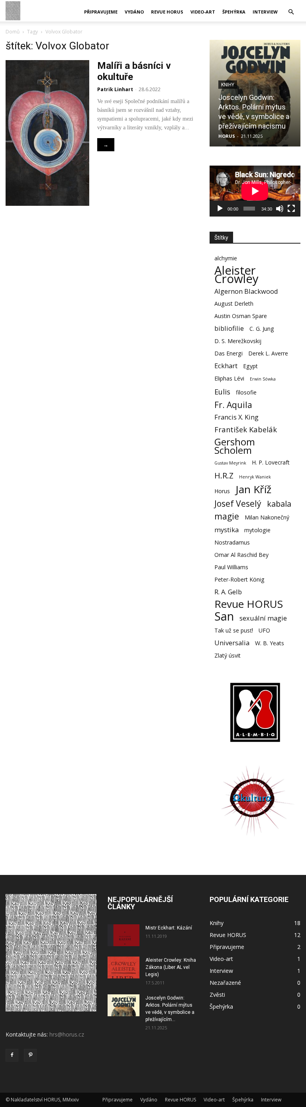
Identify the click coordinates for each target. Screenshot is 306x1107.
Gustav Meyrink (230, 463)
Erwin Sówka (263, 379)
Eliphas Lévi (229, 378)
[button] (290, 12)
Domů (13, 31)
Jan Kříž (253, 489)
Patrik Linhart (115, 89)
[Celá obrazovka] (291, 209)
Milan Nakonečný (267, 517)
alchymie (225, 258)
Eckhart (225, 365)
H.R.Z (223, 475)
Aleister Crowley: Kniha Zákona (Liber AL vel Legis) (170, 967)
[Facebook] (12, 1055)
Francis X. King (236, 417)
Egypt (250, 366)
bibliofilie (229, 328)
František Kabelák (245, 429)
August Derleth (233, 303)
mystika (226, 529)
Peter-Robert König (239, 579)
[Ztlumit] (280, 209)
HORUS (226, 136)
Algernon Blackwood (246, 291)
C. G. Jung (261, 328)
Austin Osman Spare (240, 316)
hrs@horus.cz (66, 1034)
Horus (222, 491)
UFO (264, 630)
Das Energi (228, 353)
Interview (265, 12)
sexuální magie (263, 618)
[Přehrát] (220, 209)
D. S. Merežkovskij (237, 341)
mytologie (257, 530)
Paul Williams (231, 567)
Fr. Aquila (233, 404)
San (224, 616)
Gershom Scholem (234, 445)
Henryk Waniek (255, 477)
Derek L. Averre (268, 353)
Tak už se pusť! (233, 630)
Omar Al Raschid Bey (241, 554)
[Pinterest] (30, 1055)
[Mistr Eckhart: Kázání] (123, 935)
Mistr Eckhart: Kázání (168, 928)
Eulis (222, 391)
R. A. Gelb (228, 592)
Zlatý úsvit (227, 655)
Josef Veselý (237, 503)
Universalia (231, 642)
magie (226, 516)
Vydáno (134, 12)
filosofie (246, 392)
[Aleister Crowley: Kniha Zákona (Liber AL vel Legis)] (123, 967)
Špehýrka (233, 12)
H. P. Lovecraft (271, 462)
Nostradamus (232, 542)
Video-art (202, 12)
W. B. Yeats (269, 643)
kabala (279, 504)
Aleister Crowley (236, 274)
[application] (255, 191)
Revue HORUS (167, 12)
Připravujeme (101, 12)
